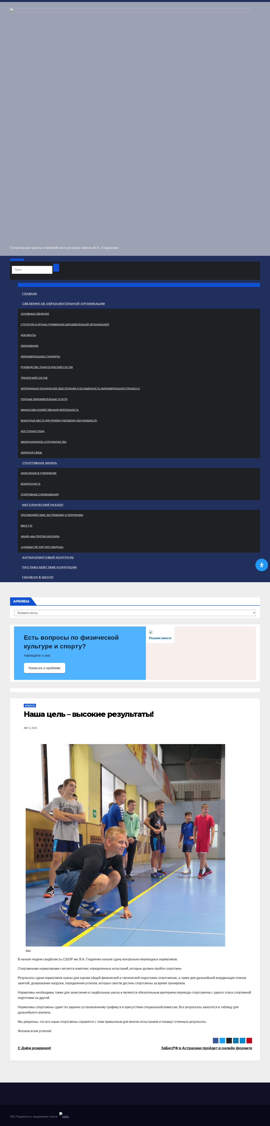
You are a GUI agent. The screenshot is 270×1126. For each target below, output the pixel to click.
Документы (28, 335)
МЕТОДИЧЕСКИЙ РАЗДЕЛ (42, 505)
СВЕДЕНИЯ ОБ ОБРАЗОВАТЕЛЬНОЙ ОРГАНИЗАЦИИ (63, 303)
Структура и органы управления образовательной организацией (65, 324)
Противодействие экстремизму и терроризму (52, 515)
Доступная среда (32, 431)
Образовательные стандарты (40, 356)
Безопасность (31, 484)
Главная (29, 294)
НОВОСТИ (30, 705)
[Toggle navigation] (17, 260)
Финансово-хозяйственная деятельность (50, 410)
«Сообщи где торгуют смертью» (42, 547)
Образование (30, 346)
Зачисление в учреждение (39, 473)
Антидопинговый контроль (48, 557)
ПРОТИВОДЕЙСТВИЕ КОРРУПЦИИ (49, 567)
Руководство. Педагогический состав (47, 367)
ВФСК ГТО (26, 525)
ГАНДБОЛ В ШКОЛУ (38, 577)
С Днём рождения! (34, 1048)
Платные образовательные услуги (44, 399)
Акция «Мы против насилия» (40, 536)
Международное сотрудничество (43, 442)
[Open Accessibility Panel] (261, 565)
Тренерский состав (34, 378)
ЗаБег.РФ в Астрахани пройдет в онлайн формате (206, 1048)
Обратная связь (31, 452)
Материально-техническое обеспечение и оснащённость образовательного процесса (80, 388)
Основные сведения (35, 314)
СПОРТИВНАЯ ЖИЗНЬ (39, 463)
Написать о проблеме (44, 668)
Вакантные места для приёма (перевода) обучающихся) (59, 420)
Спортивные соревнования (40, 494)
